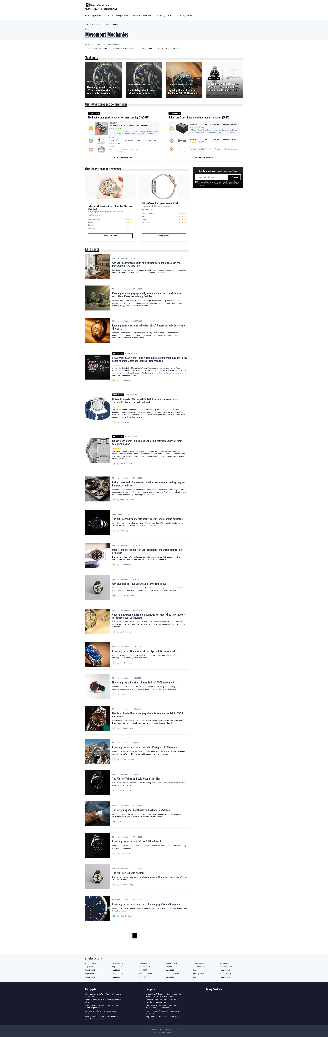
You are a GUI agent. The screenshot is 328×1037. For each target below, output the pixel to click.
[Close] (210, 512)
